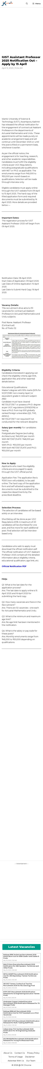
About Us (8, 1053)
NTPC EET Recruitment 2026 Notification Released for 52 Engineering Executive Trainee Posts (21, 993)
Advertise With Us (16, 1061)
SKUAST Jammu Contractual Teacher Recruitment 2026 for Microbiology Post (19, 984)
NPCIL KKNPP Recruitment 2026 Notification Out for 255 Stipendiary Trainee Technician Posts (20, 975)
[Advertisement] (21, 31)
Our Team (30, 1061)
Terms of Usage (15, 1057)
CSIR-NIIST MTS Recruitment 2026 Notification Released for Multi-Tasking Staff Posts (21, 1022)
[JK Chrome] (7, 3)
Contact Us (20, 1053)
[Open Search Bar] (27, 3)
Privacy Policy (33, 1053)
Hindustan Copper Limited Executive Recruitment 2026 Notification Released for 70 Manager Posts (21, 1003)
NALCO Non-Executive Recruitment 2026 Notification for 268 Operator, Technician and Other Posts (21, 966)
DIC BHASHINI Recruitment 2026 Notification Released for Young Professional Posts (20, 1039)
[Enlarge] (38, 335)
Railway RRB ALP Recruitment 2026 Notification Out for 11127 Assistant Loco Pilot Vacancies (21, 1013)
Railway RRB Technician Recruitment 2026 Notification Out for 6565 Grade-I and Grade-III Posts (21, 956)
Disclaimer (30, 1057)
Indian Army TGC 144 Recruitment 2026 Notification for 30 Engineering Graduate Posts (19, 1030)
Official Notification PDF (14, 566)
